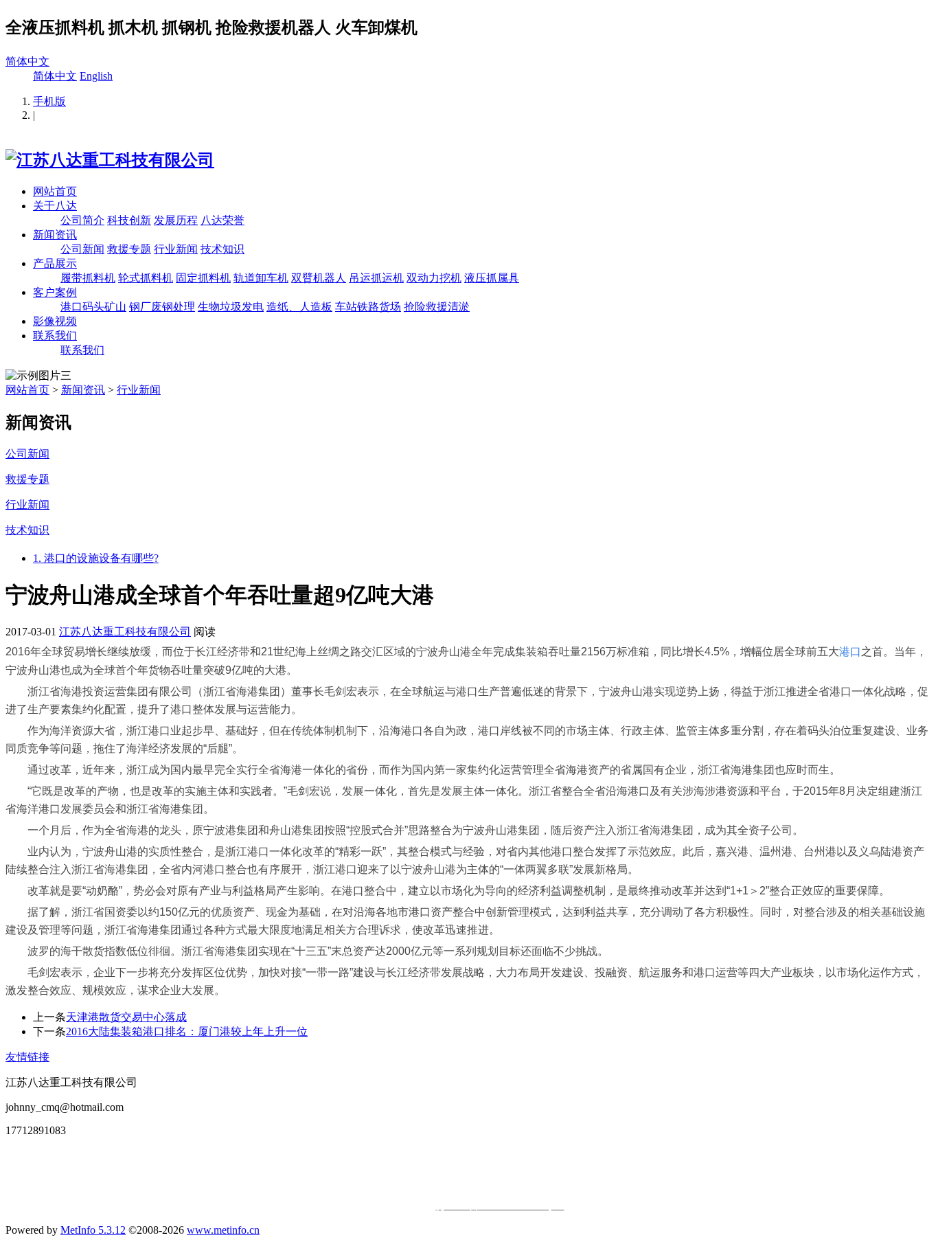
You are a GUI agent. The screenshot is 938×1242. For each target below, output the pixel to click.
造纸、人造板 (299, 307)
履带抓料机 (87, 278)
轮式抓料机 (145, 278)
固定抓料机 (203, 278)
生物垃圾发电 (231, 307)
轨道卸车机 (260, 278)
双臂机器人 (318, 278)
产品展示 (55, 263)
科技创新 (129, 220)
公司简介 (82, 220)
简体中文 (27, 61)
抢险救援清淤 (437, 307)
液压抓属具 (491, 278)
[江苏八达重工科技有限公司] (109, 160)
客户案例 (55, 292)
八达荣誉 (222, 220)
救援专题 (129, 249)
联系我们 (55, 335)
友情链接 (27, 1057)
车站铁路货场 (368, 307)
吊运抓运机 (376, 278)
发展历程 (176, 220)
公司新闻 (82, 249)
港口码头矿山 (93, 307)
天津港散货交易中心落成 (126, 1017)
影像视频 (55, 321)
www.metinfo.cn (223, 1230)
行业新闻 (176, 249)
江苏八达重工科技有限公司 (125, 631)
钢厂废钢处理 (162, 307)
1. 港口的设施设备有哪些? (96, 558)
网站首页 (55, 191)
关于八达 (55, 206)
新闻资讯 (55, 234)
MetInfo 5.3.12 (93, 1230)
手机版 (49, 101)
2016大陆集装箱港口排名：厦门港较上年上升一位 (187, 1031)
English (96, 76)
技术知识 (222, 249)
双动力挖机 (434, 278)
